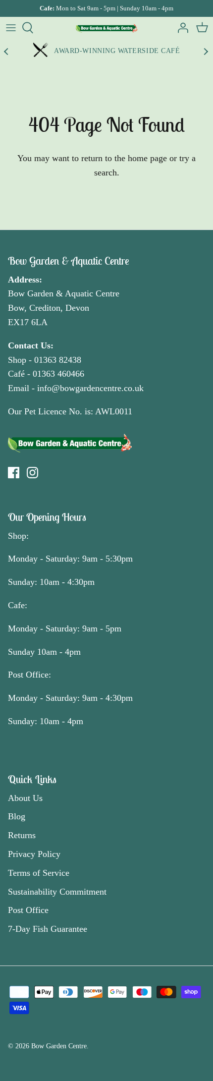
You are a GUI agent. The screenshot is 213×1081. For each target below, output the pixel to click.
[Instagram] (32, 472)
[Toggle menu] (11, 28)
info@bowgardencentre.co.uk (90, 388)
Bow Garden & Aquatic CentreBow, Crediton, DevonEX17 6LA (63, 307)
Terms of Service (38, 873)
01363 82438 (57, 360)
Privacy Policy (34, 854)
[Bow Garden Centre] (107, 27)
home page (147, 158)
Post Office (28, 910)
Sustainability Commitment (57, 892)
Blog (16, 816)
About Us (25, 798)
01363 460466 (58, 374)
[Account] (180, 28)
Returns (22, 835)
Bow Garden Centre (59, 1046)
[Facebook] (13, 472)
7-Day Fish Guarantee (47, 929)
